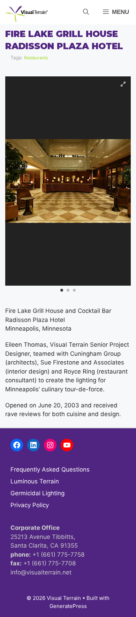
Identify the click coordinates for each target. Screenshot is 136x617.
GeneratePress (68, 606)
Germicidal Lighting (37, 493)
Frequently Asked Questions (50, 469)
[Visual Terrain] (26, 13)
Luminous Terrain (34, 481)
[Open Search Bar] (86, 12)
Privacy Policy (29, 505)
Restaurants (36, 57)
